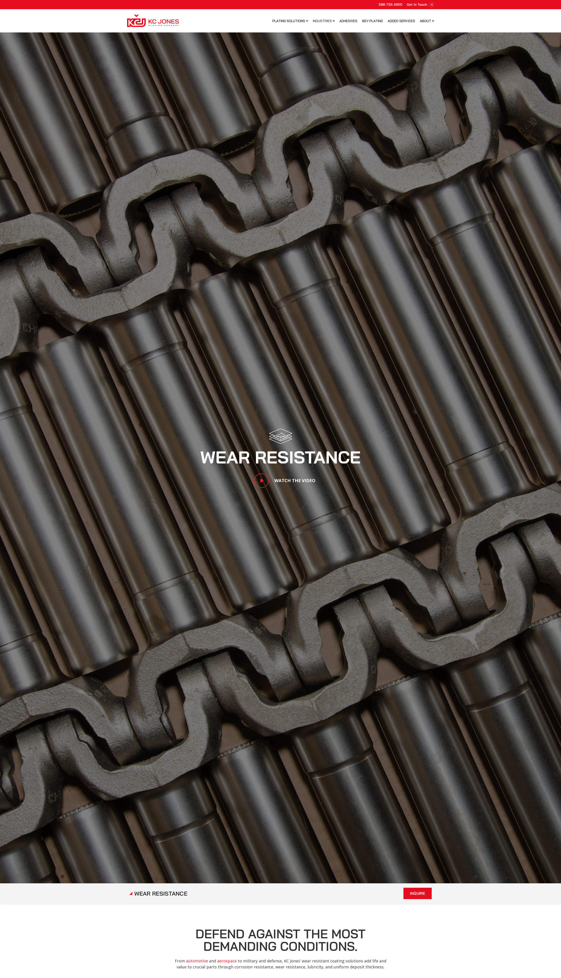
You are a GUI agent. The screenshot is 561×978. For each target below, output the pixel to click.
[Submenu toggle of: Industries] (334, 21)
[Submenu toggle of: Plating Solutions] (307, 21)
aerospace (227, 961)
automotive (197, 961)
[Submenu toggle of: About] (433, 21)
